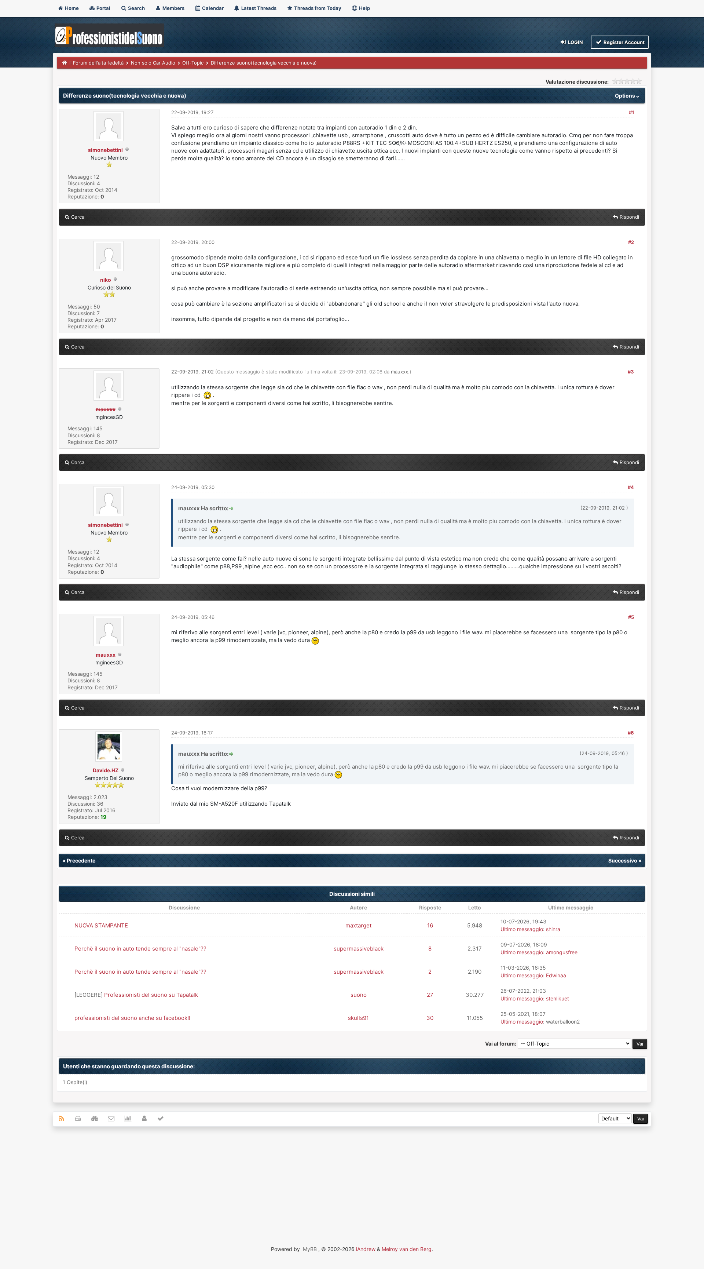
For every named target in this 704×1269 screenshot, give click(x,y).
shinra (553, 929)
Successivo (622, 860)
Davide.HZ (105, 770)
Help (364, 8)
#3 (631, 372)
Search (136, 8)
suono (359, 994)
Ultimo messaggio (521, 929)
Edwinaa (556, 975)
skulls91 (358, 1017)
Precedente (81, 860)
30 (429, 1017)
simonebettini (105, 150)
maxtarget (358, 925)
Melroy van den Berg (407, 1249)
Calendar (212, 8)
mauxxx (399, 372)
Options (625, 95)
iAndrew (365, 1249)
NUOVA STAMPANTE (101, 925)
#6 (631, 733)
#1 (631, 112)
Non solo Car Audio (153, 63)
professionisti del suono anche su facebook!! (132, 1017)
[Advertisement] (352, 1185)
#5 (631, 617)
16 (430, 925)
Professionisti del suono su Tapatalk (151, 994)
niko (105, 280)
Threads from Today (317, 8)
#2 (631, 242)
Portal (102, 8)
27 (430, 994)
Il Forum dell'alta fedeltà (96, 63)
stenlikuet (557, 998)
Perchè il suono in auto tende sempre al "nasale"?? (140, 948)
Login (575, 42)
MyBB (310, 1249)
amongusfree (562, 952)
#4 (631, 487)
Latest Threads (258, 8)
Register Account (623, 42)
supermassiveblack (359, 948)
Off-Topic (192, 63)
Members (172, 8)
